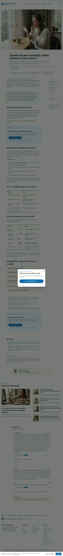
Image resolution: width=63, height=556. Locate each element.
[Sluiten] (43, 271)
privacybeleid (16, 554)
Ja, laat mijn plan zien (30, 281)
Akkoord (58, 553)
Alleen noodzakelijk (50, 553)
